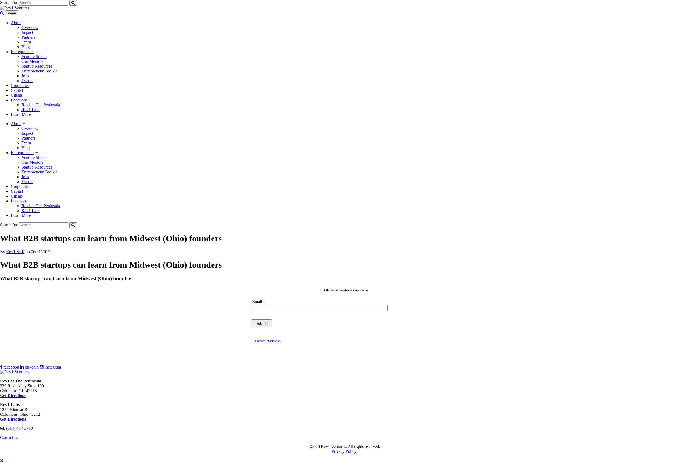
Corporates (20, 85)
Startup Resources (37, 66)
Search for (8, 2)
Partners (28, 37)
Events (27, 80)
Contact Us (9, 437)
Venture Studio (34, 56)
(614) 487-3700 (19, 428)
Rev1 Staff (15, 251)
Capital (17, 90)
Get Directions (13, 419)
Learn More (21, 114)
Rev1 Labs (31, 109)
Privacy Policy (344, 451)
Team (26, 42)
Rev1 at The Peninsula (41, 105)
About (16, 22)
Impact (27, 32)
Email (257, 301)
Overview (30, 27)
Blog (26, 47)
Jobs (25, 76)
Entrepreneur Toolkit (39, 71)
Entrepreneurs (22, 51)
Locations (19, 100)
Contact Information (268, 341)
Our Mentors (32, 61)
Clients (17, 95)
